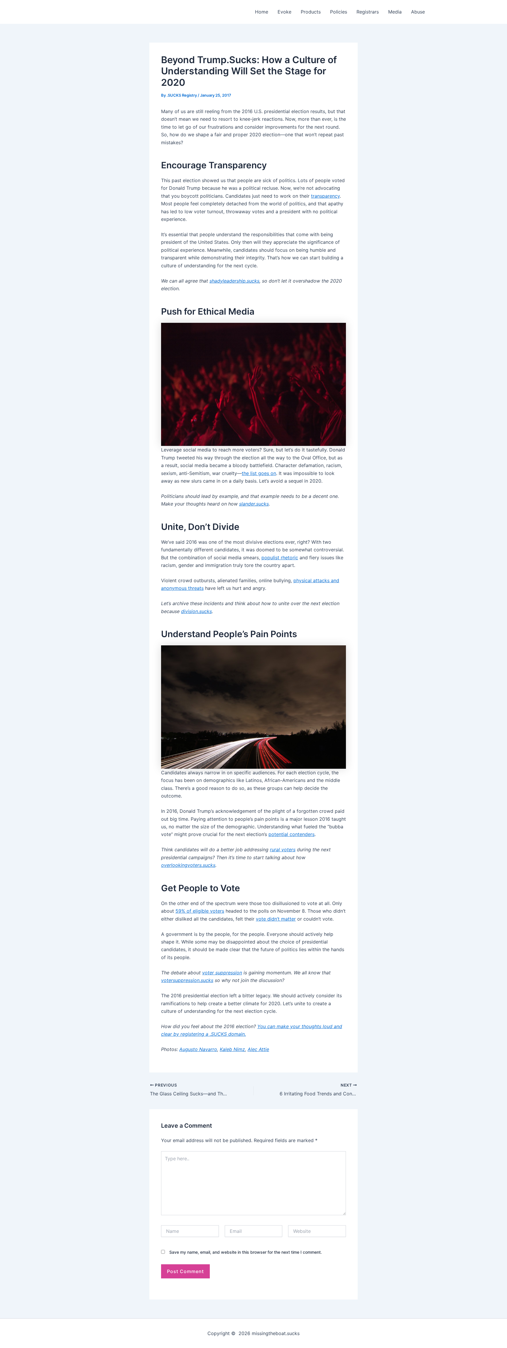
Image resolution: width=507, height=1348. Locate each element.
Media (395, 12)
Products (311, 12)
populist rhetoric (279, 557)
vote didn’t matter (276, 919)
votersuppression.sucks (187, 980)
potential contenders (291, 834)
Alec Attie (258, 1049)
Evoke (284, 12)
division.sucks (196, 611)
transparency (325, 196)
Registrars (367, 12)
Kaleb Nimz (232, 1049)
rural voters (282, 849)
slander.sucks (254, 504)
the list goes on (259, 473)
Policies (338, 12)
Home (261, 12)
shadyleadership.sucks (234, 281)
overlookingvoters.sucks (188, 865)
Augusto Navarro (198, 1049)
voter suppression (222, 973)
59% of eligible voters (199, 911)
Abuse (418, 12)
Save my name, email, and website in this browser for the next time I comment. (245, 1252)
